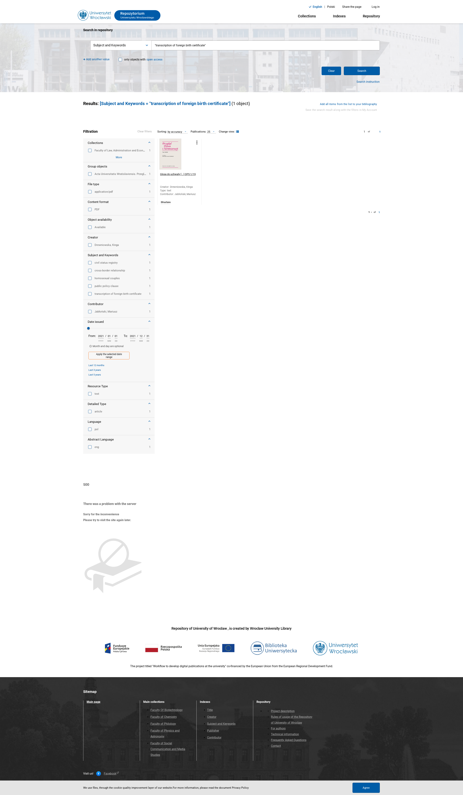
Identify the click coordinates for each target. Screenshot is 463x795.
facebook (110, 773)
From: (92, 336)
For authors (278, 728)
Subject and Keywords (221, 723)
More (119, 157)
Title (210, 710)
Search (361, 71)
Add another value (97, 59)
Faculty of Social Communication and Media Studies (167, 749)
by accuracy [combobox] (175, 131)
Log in (376, 7)
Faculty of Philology (163, 723)
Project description (283, 711)
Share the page (351, 7)
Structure (166, 202)
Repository (371, 16)
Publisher (213, 730)
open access (154, 59)
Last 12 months (96, 365)
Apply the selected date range (109, 355)
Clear (331, 71)
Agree (366, 787)
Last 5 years (94, 374)
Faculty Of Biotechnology (166, 710)
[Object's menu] (197, 142)
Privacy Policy (240, 787)
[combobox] (266, 45)
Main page (93, 702)
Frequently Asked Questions (288, 740)
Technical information (285, 734)
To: (126, 336)
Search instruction (368, 81)
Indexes (339, 16)
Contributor (214, 737)
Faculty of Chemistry (163, 717)
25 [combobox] (208, 131)
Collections (307, 16)
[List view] (237, 131)
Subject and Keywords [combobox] (109, 45)
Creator (211, 717)
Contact (276, 746)
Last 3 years (94, 370)
